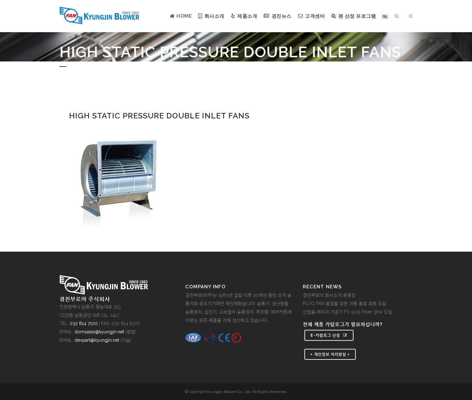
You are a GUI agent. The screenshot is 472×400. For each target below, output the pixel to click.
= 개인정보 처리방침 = (330, 354)
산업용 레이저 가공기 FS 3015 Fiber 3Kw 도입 (347, 311)
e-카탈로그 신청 (325, 335)
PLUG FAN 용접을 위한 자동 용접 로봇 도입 (344, 303)
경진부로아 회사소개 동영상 (329, 295)
